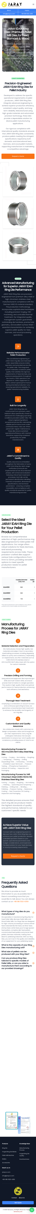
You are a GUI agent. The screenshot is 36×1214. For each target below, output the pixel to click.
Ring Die (4, 1148)
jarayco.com (6, 1172)
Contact (14, 1198)
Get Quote (18, 1203)
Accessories (6, 1163)
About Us (22, 1198)
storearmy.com (18, 1211)
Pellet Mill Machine (8, 1155)
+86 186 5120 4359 (20, 901)
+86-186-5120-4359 (8, 1179)
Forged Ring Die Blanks (9, 1152)
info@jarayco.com (8, 1176)
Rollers (4, 1159)
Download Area (24, 1159)
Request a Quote (18, 156)
